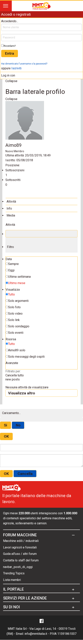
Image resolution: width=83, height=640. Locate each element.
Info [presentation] (9, 208)
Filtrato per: (13, 371)
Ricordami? (10, 46)
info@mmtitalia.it (36, 634)
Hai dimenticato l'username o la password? (24, 63)
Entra (9, 53)
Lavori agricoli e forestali (20, 547)
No (18, 425)
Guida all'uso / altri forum (20, 554)
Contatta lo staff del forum (21, 560)
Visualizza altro (21, 393)
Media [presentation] (11, 215)
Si (5, 425)
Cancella (25, 473)
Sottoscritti (12, 180)
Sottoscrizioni (14, 170)
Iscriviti (16, 68)
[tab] (41, 201)
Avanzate (12, 363)
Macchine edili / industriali (21, 541)
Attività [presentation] (11, 201)
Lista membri (12, 580)
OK (6, 436)
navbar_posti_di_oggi (18, 567)
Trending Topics (14, 573)
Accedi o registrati (16, 14)
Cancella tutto (14, 375)
